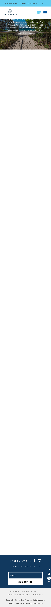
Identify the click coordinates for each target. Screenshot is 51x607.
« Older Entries (12, 549)
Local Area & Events (29, 182)
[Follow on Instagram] (49, 574)
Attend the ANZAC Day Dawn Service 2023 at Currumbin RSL (24, 253)
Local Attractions (16, 185)
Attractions (13, 182)
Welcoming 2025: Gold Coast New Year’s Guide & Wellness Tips (25, 171)
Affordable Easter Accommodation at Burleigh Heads (22, 501)
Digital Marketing (24, 603)
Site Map (14, 591)
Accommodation (28, 93)
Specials (38, 595)
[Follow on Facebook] (49, 570)
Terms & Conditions (19, 595)
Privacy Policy (30, 591)
